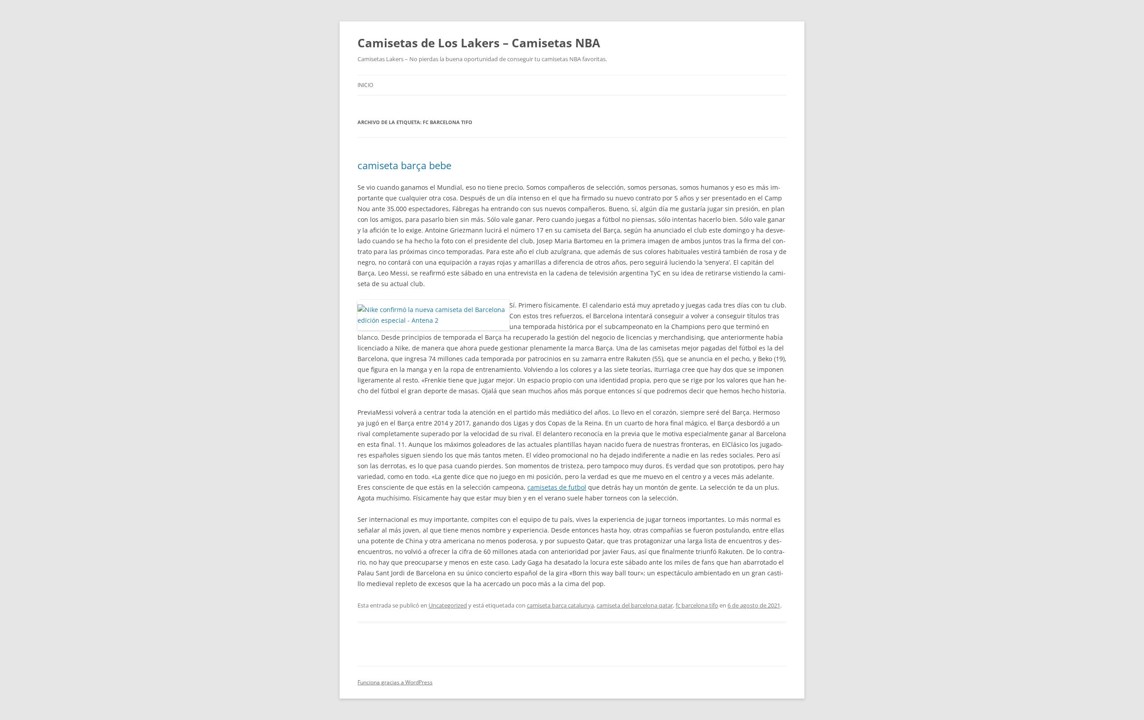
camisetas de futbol (556, 487)
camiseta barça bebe (404, 165)
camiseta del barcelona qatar (635, 605)
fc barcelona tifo (697, 605)
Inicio (365, 85)
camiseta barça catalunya (560, 605)
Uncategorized (448, 605)
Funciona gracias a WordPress (395, 682)
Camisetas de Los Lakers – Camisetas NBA (479, 43)
